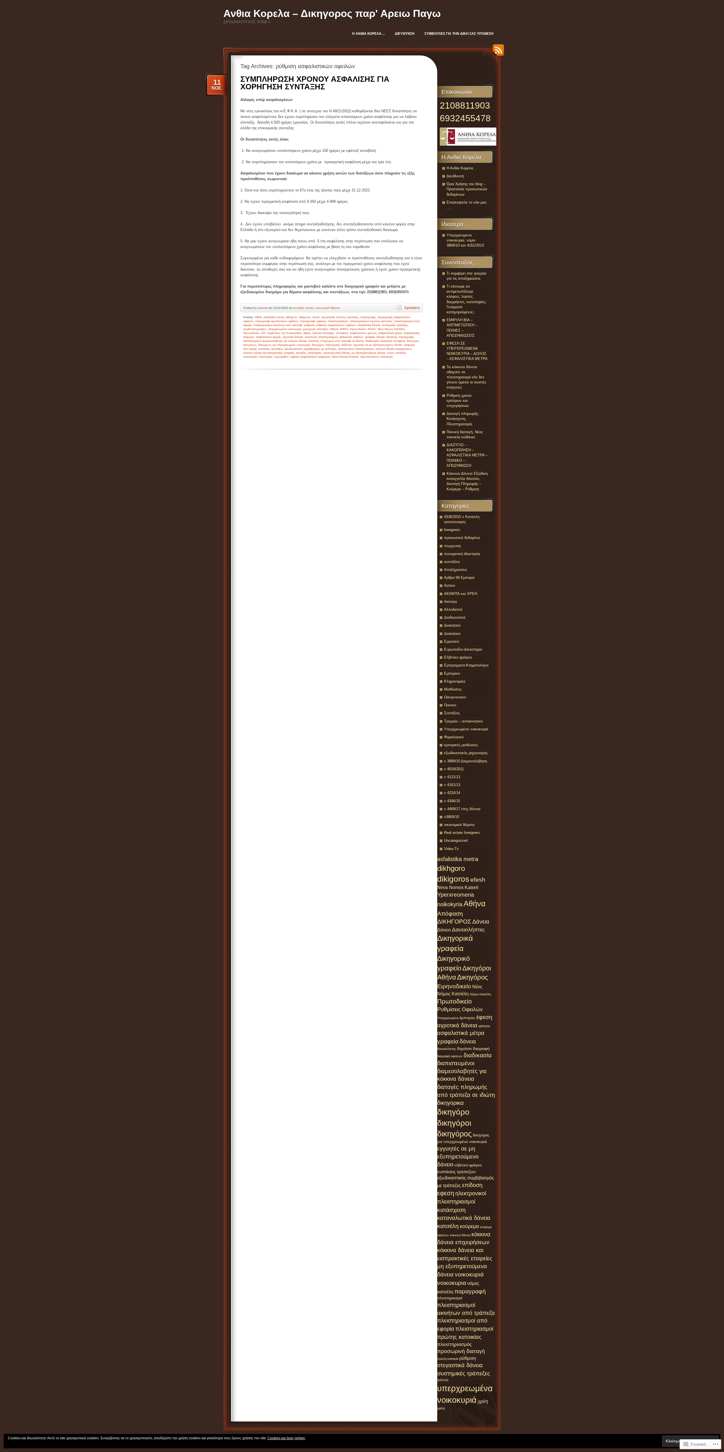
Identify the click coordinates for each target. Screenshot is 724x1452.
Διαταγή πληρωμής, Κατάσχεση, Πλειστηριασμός (463, 418)
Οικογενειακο (455, 697)
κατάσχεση (315, 352)
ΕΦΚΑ (344, 329)
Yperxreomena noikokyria (376, 356)
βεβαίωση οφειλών (351, 336)
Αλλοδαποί (453, 609)
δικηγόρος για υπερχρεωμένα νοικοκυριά (284, 344)
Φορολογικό (454, 737)
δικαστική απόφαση (392, 340)
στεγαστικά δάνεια (368, 325)
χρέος (441, 1408)
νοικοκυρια (265, 356)
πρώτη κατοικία (447, 1358)
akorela (262, 307)
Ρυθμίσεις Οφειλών (460, 1009)
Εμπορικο (452, 673)
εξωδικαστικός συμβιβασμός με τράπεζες (310, 348)
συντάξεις (298, 307)
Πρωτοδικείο (251, 333)
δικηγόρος (250, 344)
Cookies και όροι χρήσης (286, 1438)
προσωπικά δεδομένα (462, 538)
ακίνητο (484, 1026)
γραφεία (370, 336)
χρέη (483, 1401)
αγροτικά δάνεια (293, 336)
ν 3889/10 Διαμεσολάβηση (465, 761)
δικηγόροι (318, 344)
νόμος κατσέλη (396, 352)
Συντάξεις (452, 713)
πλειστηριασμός (338, 321)
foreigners (452, 530)
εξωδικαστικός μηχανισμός (466, 753)
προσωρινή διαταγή (461, 1351)
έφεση (307, 333)
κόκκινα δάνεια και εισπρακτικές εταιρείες (268, 352)
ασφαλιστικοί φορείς (268, 336)
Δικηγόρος (472, 977)
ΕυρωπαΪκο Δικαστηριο (463, 649)
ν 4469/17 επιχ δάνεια (462, 809)
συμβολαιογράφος (254, 329)
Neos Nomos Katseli (345, 356)
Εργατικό (451, 641)
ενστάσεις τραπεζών (270, 348)
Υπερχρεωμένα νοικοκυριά (466, 729)
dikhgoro (291, 317)
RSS (497, 52)
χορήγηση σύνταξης (315, 329)
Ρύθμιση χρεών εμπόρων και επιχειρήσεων (459, 400)
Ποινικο (450, 705)
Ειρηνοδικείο (358, 329)
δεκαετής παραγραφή (400, 336)
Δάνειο (444, 929)
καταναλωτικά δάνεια (336, 352)
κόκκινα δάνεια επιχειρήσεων (394, 348)
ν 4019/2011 (454, 769)
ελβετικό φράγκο (468, 1165)
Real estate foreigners (462, 832)
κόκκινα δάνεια (460, 1235)
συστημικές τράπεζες (395, 325)
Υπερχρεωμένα (447, 1018)
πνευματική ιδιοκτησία (462, 554)
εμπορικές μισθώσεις (461, 745)
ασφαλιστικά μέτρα (390, 333)
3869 (258, 317)
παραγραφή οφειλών (313, 321)
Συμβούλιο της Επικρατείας (284, 333)
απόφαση (342, 333)
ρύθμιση (309, 325)
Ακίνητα (450, 601)
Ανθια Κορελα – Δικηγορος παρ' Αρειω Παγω (332, 13)
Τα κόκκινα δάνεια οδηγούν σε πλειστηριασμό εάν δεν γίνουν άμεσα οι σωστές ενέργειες (466, 377)
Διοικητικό (452, 625)
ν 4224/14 (452, 793)
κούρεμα (469, 1226)
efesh (316, 317)
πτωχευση (452, 546)
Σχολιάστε (412, 307)
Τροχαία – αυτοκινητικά (463, 721)
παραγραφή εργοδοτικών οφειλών (276, 321)
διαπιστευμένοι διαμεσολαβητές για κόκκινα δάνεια (275, 340)
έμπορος (467, 1017)
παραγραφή (368, 317)
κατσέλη (301, 352)
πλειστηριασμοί (449, 1298)
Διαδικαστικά (455, 617)
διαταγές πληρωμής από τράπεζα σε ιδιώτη (336, 340)
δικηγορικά (333, 344)
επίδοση (346, 344)
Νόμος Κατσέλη (480, 994)
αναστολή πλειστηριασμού (321, 336)
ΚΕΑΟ (372, 329)
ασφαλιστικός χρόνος (363, 333)
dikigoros (305, 317)
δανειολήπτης (446, 1048)
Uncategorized (455, 840)
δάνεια (380, 336)
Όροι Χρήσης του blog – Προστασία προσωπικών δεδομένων (467, 189)
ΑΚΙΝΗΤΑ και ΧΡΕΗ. (461, 594)
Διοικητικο (452, 633)
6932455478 (465, 118)
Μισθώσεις (453, 689)
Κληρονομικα (455, 681)
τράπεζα (442, 1380)
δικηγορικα (450, 1103)
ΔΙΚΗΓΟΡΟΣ (454, 921)
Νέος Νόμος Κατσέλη (391, 329)
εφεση (445, 1193)
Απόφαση (450, 913)
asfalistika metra (273, 317)
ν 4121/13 (452, 777)
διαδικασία (372, 340)
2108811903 (465, 105)
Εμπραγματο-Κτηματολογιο (466, 665)
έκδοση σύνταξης (323, 333)
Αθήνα (334, 329)
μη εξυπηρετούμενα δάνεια (368, 352)
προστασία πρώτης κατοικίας (340, 317)
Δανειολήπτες (468, 929)
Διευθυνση (405, 34)
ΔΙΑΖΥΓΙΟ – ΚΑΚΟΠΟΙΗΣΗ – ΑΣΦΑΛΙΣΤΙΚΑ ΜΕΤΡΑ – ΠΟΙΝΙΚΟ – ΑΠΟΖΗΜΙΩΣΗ (467, 455)
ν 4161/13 (452, 785)
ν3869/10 (451, 817)
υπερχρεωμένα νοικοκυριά (284, 329)
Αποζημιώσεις (455, 570)
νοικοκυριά (250, 356)
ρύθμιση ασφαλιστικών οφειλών (336, 325)
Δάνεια (480, 921)
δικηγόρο (413, 340)
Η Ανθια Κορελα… (368, 34)
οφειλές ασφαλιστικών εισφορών (310, 356)
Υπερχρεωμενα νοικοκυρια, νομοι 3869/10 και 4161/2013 (465, 240)
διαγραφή (481, 1048)
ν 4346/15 (452, 801)
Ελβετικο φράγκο (458, 657)
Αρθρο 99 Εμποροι (459, 577)
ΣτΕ (263, 333)
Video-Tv (451, 849)
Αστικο (310, 307)
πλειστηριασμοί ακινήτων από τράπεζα (277, 325)
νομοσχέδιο (281, 356)
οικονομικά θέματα (328, 307)
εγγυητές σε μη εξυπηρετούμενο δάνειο (378, 344)
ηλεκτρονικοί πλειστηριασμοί (356, 348)
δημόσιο (464, 1048)
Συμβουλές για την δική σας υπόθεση (459, 34)
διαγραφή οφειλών (449, 1056)
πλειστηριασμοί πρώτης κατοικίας (371, 321)
